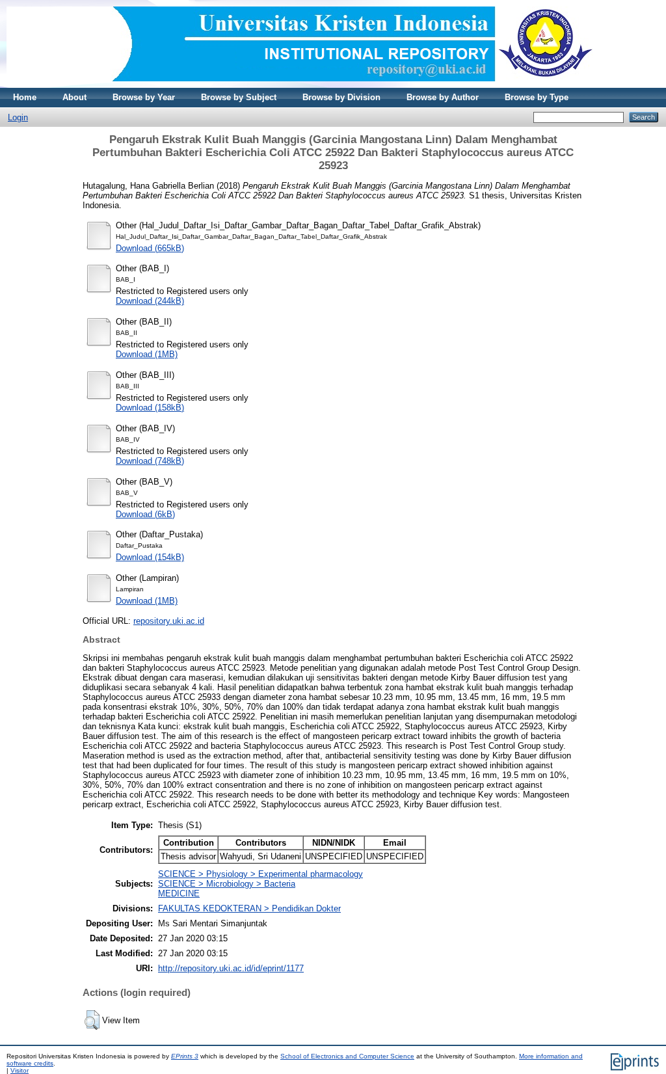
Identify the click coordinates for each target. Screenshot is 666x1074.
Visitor (19, 1070)
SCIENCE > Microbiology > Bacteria (226, 884)
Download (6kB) (145, 514)
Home (24, 97)
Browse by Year (144, 97)
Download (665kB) (150, 248)
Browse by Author (442, 97)
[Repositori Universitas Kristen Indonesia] (300, 85)
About (74, 97)
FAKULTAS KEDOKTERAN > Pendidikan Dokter (249, 908)
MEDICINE (179, 893)
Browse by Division (341, 97)
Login (18, 117)
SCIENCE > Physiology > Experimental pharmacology (260, 874)
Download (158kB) (150, 407)
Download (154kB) (150, 557)
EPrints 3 (184, 1056)
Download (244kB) (150, 301)
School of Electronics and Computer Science (347, 1056)
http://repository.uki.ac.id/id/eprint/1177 (231, 968)
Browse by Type (536, 97)
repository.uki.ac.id (168, 621)
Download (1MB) (147, 354)
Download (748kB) (150, 461)
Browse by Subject (238, 97)
